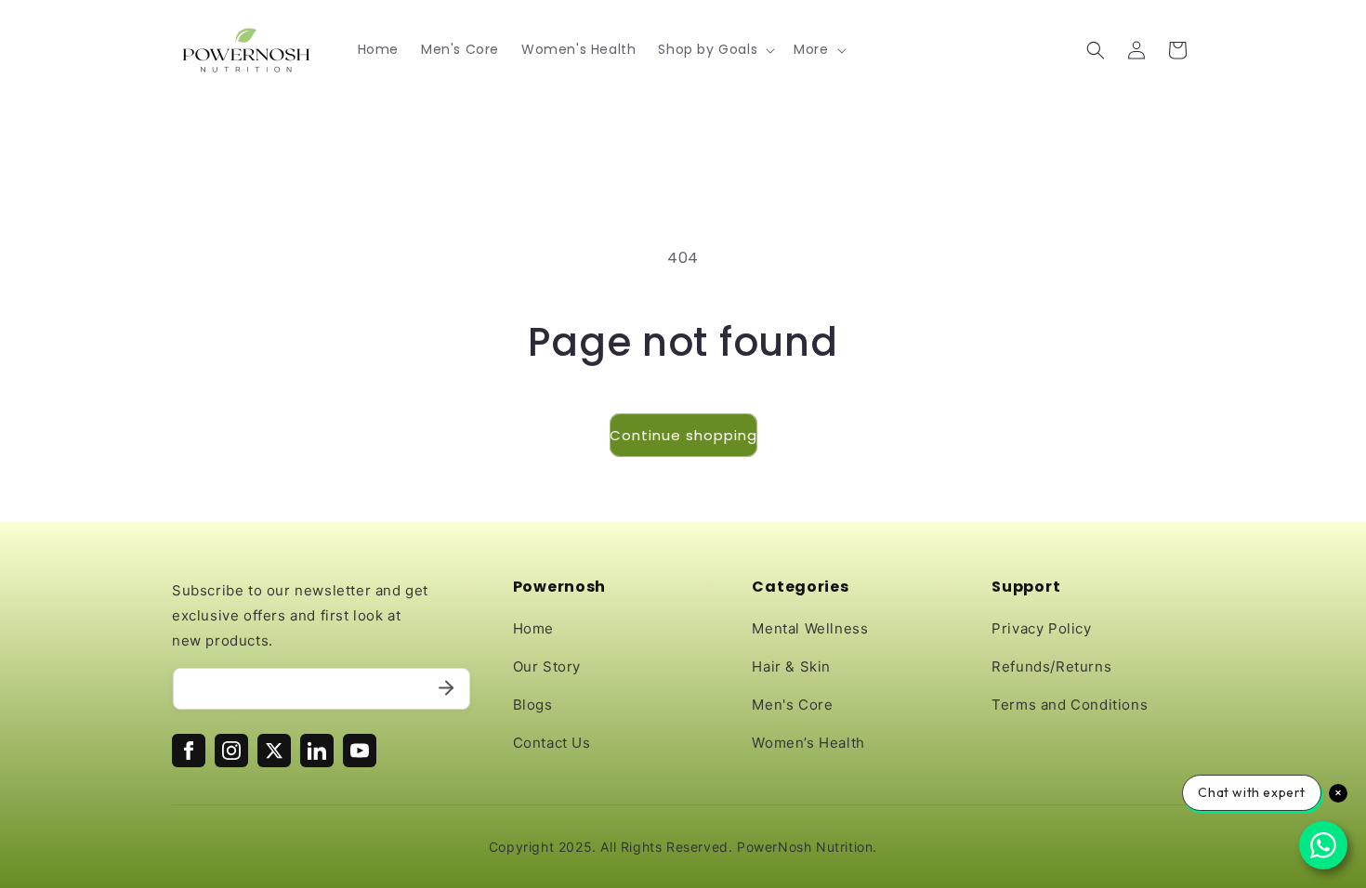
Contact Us (552, 742)
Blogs (533, 704)
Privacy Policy (1041, 628)
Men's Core (792, 704)
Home (533, 628)
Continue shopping (683, 435)
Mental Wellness (810, 628)
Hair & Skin (791, 666)
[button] (714, 49)
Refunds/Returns (1051, 666)
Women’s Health (808, 742)
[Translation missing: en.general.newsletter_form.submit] (446, 689)
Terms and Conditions (1070, 704)
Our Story (547, 666)
